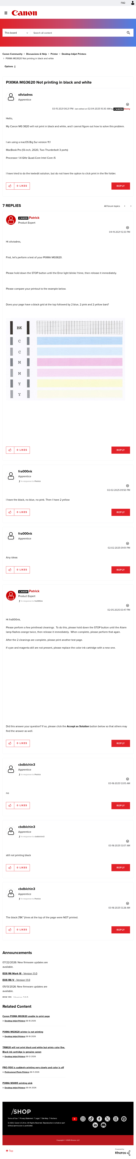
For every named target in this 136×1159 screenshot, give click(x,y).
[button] (114, 552)
